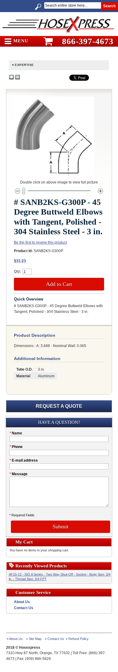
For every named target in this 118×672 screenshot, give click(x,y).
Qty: (17, 271)
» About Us (15, 639)
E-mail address (23, 460)
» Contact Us (54, 639)
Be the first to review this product (40, 242)
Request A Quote (59, 406)
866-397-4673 (87, 41)
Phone (16, 447)
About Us (22, 602)
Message (18, 474)
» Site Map (33, 639)
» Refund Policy (77, 639)
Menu (20, 41)
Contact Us (23, 608)
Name (15, 433)
